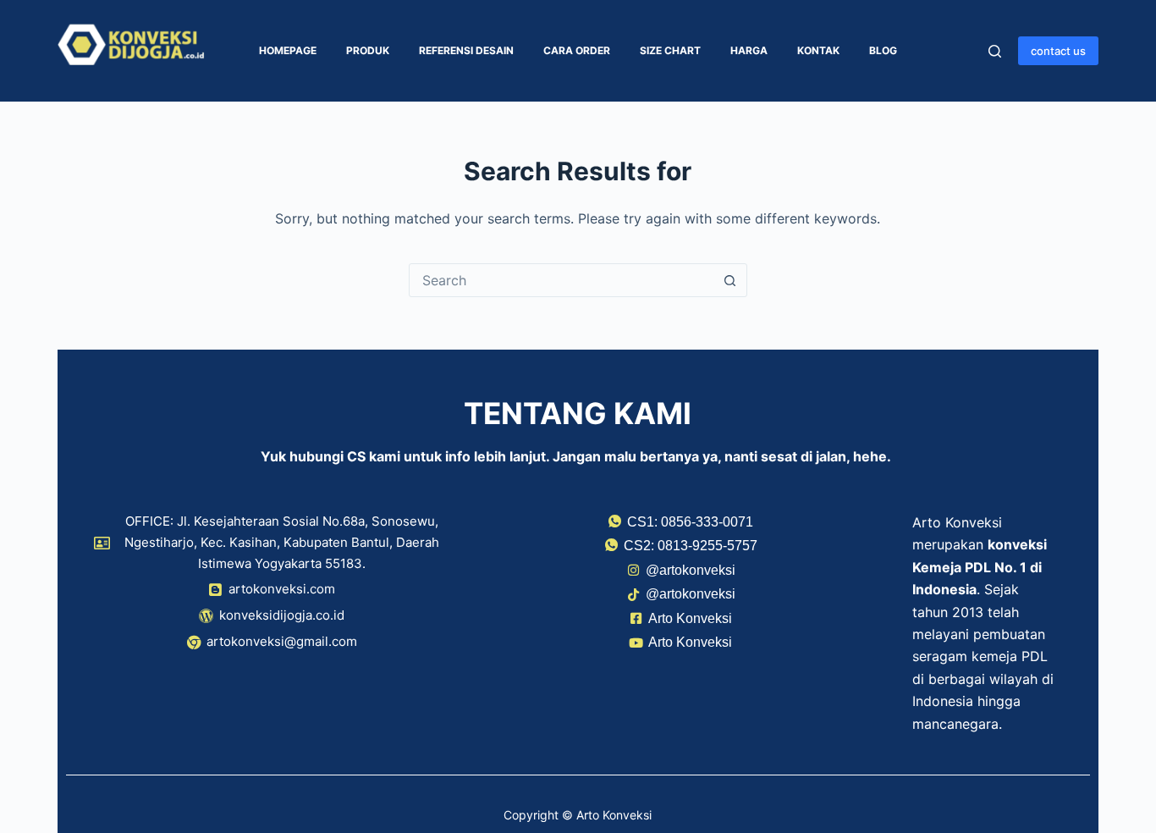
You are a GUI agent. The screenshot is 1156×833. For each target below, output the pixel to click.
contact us (1058, 51)
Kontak (818, 50)
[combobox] (562, 280)
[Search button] (730, 280)
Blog (883, 50)
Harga (749, 50)
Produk (367, 50)
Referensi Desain (466, 50)
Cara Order (576, 50)
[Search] (994, 51)
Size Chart (670, 50)
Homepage (288, 50)
